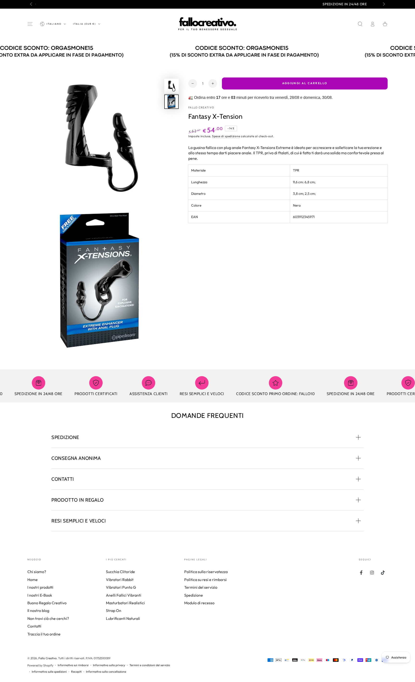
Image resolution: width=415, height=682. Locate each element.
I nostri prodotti (40, 587)
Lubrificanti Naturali (123, 618)
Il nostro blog (38, 610)
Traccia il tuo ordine (44, 634)
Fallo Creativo (201, 107)
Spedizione (193, 595)
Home (32, 579)
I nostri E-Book (39, 595)
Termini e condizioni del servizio (149, 665)
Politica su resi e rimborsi (205, 579)
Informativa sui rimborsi (73, 665)
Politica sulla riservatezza (206, 571)
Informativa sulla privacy (109, 665)
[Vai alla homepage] (207, 24)
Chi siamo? (36, 571)
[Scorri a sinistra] (31, 4)
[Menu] (30, 24)
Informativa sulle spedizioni (49, 671)
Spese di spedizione (226, 136)
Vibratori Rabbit (120, 579)
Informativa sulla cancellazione (106, 671)
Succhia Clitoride (120, 571)
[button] (360, 24)
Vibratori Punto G (121, 587)
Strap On (113, 610)
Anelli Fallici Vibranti (123, 595)
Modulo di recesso (199, 602)
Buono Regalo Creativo (47, 602)
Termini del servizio (200, 587)
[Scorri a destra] (383, 4)
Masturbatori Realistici (125, 602)
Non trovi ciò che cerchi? (48, 618)
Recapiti (76, 671)
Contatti (34, 626)
